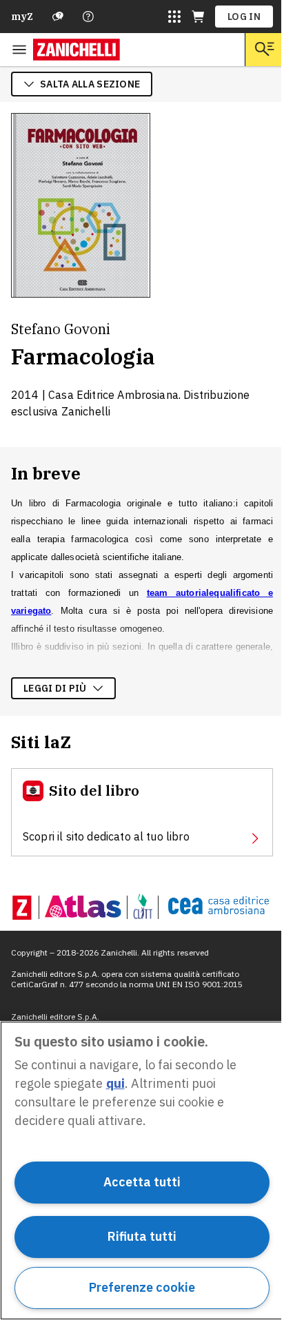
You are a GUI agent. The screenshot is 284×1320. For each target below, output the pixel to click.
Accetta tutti (142, 1182)
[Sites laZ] (174, 16)
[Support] (58, 16)
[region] (142, 1170)
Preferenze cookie (142, 1287)
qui (115, 1083)
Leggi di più (55, 688)
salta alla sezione (90, 84)
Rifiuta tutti (142, 1236)
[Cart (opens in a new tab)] (198, 16)
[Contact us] (88, 16)
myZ (22, 16)
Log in (244, 16)
